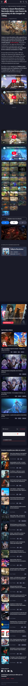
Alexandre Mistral (4, 18)
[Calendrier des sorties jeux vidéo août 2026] (14, 314)
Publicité (7, 678)
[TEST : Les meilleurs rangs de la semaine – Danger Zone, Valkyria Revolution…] (14, 339)
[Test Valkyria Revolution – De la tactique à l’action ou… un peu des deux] (14, 383)
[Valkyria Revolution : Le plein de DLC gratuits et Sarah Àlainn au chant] (14, 405)
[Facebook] (2, 671)
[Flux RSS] (12, 671)
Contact (3, 678)
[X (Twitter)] (5, 671)
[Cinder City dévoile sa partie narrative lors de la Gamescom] (5, 509)
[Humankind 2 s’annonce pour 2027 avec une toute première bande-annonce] (5, 598)
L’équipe (12, 678)
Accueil (3, 6)
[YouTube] (8, 671)
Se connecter (22, 429)
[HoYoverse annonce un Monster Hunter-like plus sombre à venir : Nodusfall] (5, 571)
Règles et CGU (3, 684)
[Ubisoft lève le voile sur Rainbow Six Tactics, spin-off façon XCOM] (5, 545)
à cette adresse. (14, 42)
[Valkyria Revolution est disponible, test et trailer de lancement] (14, 361)
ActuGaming (5, 1)
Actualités (6, 6)
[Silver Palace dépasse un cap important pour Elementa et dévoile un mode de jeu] (5, 456)
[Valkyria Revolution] (6, 251)
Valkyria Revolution (16, 249)
